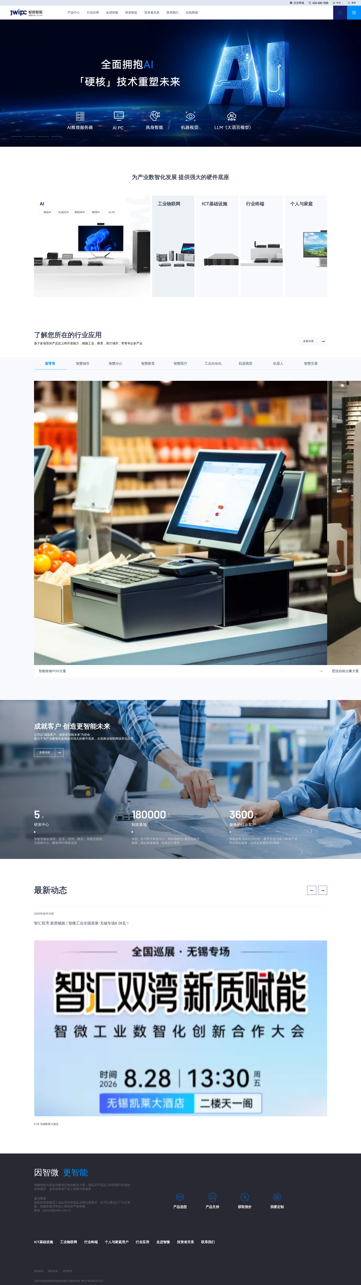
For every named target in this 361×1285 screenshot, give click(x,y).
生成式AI (63, 212)
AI (42, 203)
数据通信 (209, 218)
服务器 (209, 212)
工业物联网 (169, 203)
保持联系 (67, 926)
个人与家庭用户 (117, 897)
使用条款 (39, 926)
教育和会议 (254, 212)
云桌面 (254, 218)
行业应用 (93, 12)
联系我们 (173, 12)
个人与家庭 (301, 203)
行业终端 (255, 203)
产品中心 (74, 12)
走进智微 (112, 12)
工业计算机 (166, 212)
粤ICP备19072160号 (92, 936)
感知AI (47, 212)
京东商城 (299, 2)
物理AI (95, 212)
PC (298, 212)
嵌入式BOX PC (168, 218)
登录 (353, 3)
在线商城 (192, 12)
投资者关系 (151, 12)
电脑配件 (298, 218)
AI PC (111, 212)
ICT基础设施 (214, 203)
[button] (17, 136)
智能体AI (79, 212)
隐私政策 (53, 926)
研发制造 (131, 12)
